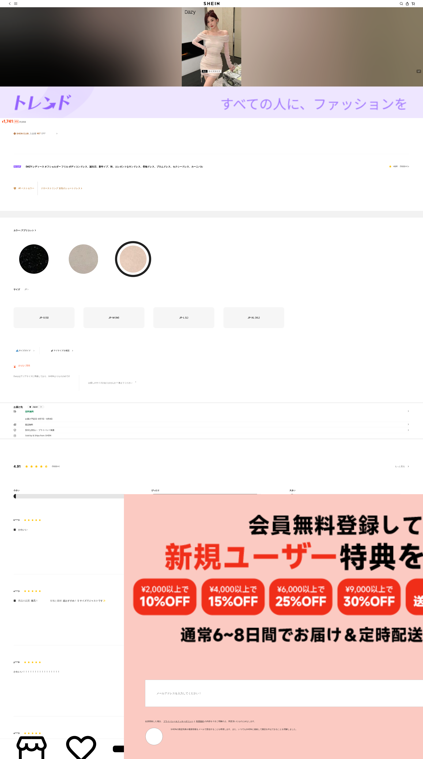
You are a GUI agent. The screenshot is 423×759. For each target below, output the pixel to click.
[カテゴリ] (16, 3)
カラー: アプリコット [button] (24, 230)
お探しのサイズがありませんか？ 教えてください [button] (110, 383)
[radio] (34, 257)
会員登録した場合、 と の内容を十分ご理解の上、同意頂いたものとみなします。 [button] (76, 721)
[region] (211, 468)
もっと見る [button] (400, 466)
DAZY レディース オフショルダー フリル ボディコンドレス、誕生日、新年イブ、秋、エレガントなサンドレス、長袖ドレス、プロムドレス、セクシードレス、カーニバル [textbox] (114, 166)
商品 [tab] (204, 71)
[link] (401, 3)
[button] (10, 3)
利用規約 (76, 721)
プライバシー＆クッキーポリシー (54, 721)
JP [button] (25, 289)
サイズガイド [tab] (214, 71)
